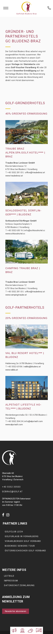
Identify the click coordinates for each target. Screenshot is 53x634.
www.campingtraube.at (16, 295)
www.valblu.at (11, 370)
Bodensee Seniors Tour (20, 546)
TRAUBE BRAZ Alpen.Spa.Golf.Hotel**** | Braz (25, 152)
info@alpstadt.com (33, 421)
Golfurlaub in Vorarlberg (22, 536)
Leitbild (9, 576)
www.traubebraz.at (14, 175)
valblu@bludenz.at (32, 366)
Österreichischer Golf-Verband (25, 551)
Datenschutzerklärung (19, 585)
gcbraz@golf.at (12, 491)
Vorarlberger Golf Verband (23, 541)
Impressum (11, 581)
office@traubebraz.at (35, 172)
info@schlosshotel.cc (34, 230)
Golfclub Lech (14, 532)
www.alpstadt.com (14, 424)
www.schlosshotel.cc (15, 233)
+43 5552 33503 (11, 487)
